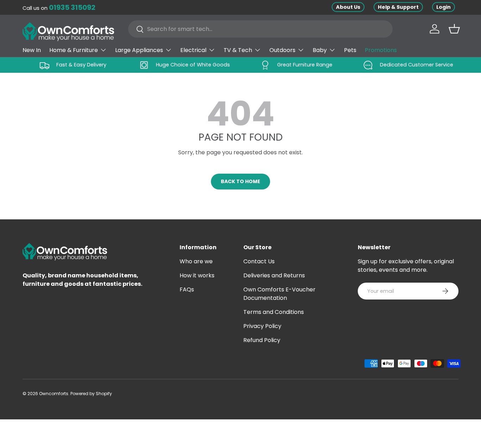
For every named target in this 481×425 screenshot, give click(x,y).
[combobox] (260, 29)
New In (32, 50)
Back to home (240, 181)
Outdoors (282, 50)
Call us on (59, 8)
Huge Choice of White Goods (193, 64)
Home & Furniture (73, 50)
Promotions (381, 50)
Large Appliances (139, 50)
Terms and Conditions (273, 312)
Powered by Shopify (91, 394)
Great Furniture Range (304, 64)
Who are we (196, 261)
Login (443, 7)
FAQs (187, 289)
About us (348, 7)
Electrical (193, 50)
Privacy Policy (262, 326)
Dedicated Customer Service (416, 64)
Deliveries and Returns (274, 275)
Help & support (398, 7)
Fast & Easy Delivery (81, 64)
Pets (350, 50)
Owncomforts (53, 394)
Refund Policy (261, 340)
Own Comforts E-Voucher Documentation (279, 293)
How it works (197, 275)
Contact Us (259, 261)
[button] (454, 29)
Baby (320, 50)
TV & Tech (238, 50)
